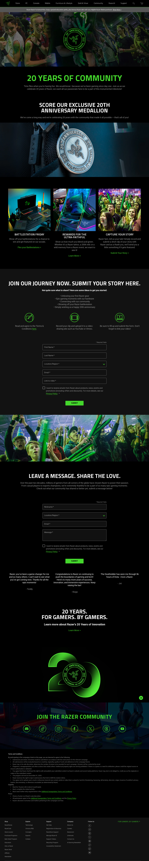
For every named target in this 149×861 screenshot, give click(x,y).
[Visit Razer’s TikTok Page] (89, 845)
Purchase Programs (11, 835)
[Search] (134, 3)
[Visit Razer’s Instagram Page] (89, 829)
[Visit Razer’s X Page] (89, 837)
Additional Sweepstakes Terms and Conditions (56, 791)
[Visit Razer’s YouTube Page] (89, 841)
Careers (69, 828)
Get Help (49, 825)
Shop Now (117, 10)
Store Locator (9, 832)
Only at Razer (9, 846)
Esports (27, 835)
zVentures (70, 835)
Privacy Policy (51, 394)
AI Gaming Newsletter (74, 842)
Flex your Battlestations (29, 247)
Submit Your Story (120, 253)
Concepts (28, 832)
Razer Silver (8, 849)
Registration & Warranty (53, 828)
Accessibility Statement (53, 846)
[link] (8, 3)
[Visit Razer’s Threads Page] (89, 833)
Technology (29, 825)
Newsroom (70, 832)
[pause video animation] (141, 698)
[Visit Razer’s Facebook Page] (89, 825)
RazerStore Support (52, 832)
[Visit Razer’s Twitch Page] (89, 848)
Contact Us (70, 839)
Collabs (27, 839)
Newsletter (8, 856)
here (34, 329)
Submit (74, 403)
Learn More (74, 256)
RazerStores (8, 825)
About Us (70, 825)
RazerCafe (8, 828)
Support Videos (51, 839)
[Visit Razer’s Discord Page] (89, 852)
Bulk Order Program (11, 839)
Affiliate (7, 853)
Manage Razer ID (51, 835)
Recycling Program (52, 842)
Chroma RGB (29, 828)
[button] (142, 3)
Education (8, 842)
